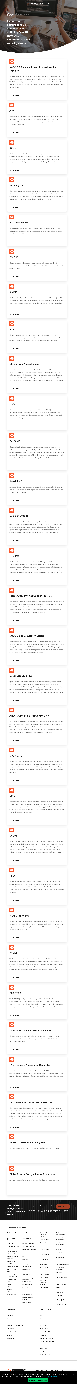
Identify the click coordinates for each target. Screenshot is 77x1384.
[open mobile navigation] (4, 3)
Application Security (46, 1246)
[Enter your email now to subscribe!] (41, 1206)
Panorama (25, 1259)
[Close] (74, 1374)
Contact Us (10, 1322)
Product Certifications (47, 1338)
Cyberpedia (43, 1325)
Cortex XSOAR (44, 1274)
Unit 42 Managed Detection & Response (45, 1282)
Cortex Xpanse (44, 1277)
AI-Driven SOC (44, 1264)
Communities (44, 1318)
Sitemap (42, 1345)
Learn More (14, 95)
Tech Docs (43, 1348)
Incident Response (62, 1296)
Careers (9, 1318)
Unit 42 (42, 1351)
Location (10, 1335)
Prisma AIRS (10, 1243)
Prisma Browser (27, 1291)
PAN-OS (24, 1256)
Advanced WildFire (13, 1266)
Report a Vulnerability (47, 1341)
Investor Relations (13, 1332)
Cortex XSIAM (44, 1268)
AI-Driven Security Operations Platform (45, 1234)
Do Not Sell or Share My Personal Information (54, 1354)
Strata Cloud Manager (29, 1249)
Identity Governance (62, 1252)
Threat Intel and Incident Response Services (62, 1286)
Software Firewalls (28, 1246)
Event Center (44, 1328)
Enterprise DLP (27, 1284)
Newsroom (10, 1338)
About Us (10, 1315)
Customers (10, 1328)
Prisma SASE (26, 1269)
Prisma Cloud (44, 1259)
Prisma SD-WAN (27, 1294)
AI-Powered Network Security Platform (19, 1233)
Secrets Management (62, 1264)
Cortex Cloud (44, 1243)
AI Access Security (13, 1246)
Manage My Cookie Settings (38, 1380)
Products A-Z (44, 1335)
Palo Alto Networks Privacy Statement (49, 1211)
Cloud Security (44, 1239)
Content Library (45, 1322)
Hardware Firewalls (28, 1243)
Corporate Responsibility (15, 1325)
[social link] (37, 1371)
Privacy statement (52, 1376)
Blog (41, 1315)
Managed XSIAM (45, 1287)
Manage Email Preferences (48, 1332)
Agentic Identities (61, 1261)
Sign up (61, 1206)
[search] (73, 3)
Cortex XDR (43, 1271)
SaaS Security (11, 1294)
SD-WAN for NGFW (28, 1253)
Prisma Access (27, 1288)
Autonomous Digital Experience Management (28, 1279)
